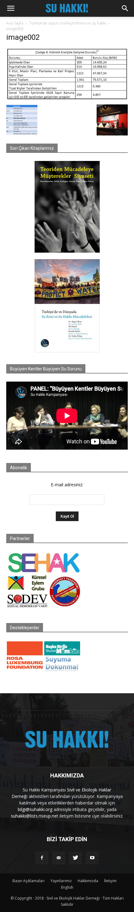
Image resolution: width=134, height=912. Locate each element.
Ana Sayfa (14, 23)
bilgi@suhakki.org (35, 809)
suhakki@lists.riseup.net (34, 816)
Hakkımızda (88, 880)
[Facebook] (42, 858)
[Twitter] (75, 858)
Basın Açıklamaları (28, 880)
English (67, 887)
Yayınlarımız (61, 880)
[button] (11, 8)
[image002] (67, 98)
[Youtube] (92, 858)
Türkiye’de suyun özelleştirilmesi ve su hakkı (67, 23)
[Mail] (58, 858)
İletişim (110, 880)
